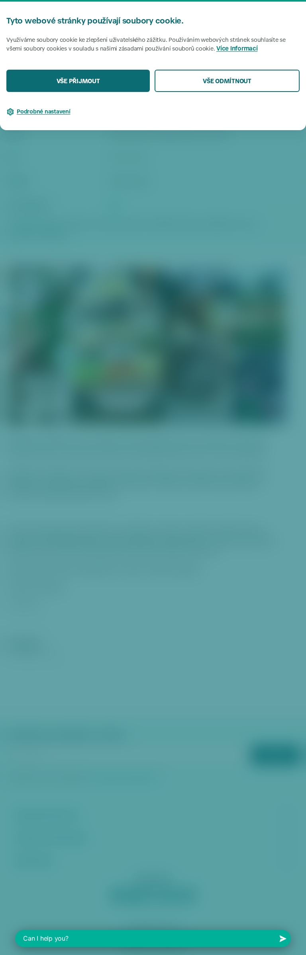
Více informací (237, 49)
